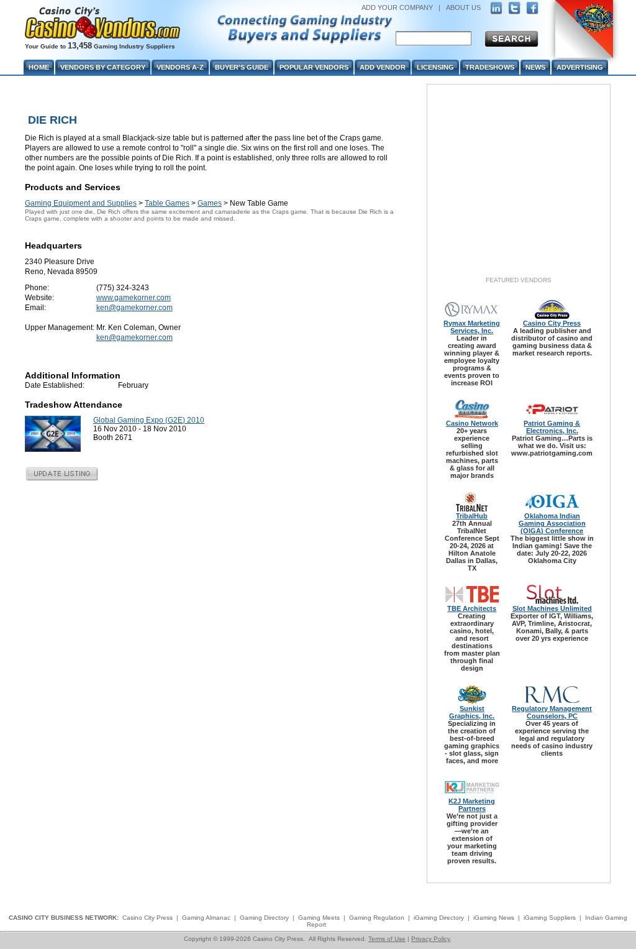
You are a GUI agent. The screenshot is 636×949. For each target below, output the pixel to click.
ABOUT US (463, 7)
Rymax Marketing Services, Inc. (471, 326)
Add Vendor (383, 67)
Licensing (435, 67)
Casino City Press (552, 323)
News (535, 67)
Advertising (579, 67)
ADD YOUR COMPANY (397, 7)
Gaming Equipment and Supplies (81, 203)
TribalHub (472, 516)
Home (39, 67)
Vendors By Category (102, 67)
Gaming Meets (319, 917)
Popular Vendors (313, 67)
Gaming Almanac (206, 917)
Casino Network (472, 423)
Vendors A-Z (180, 67)
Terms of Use (387, 938)
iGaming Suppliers (550, 917)
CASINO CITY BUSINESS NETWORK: (64, 917)
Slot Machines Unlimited (552, 608)
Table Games (167, 203)
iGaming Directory (439, 917)
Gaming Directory (264, 917)
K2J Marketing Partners (471, 804)
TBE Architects (471, 608)
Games (210, 203)
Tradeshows (489, 67)
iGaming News (493, 917)
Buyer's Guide (241, 67)
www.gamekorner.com (133, 297)
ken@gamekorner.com (134, 307)
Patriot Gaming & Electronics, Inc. (552, 426)
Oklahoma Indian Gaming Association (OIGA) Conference (552, 523)
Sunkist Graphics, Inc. (471, 712)
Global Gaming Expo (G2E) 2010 (148, 420)
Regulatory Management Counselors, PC (552, 712)
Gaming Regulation (376, 917)
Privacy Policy (430, 938)
